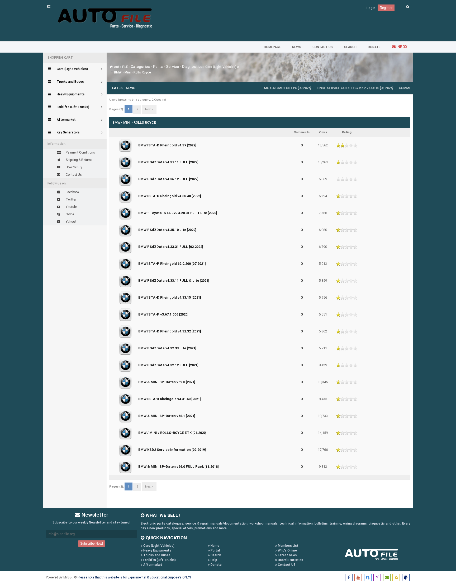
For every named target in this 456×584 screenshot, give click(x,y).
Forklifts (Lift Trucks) (159, 560)
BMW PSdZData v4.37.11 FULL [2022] (168, 162)
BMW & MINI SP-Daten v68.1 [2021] (166, 416)
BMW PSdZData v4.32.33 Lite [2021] (167, 348)
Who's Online (287, 550)
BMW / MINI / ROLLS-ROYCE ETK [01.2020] (172, 433)
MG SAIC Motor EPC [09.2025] (274, 88)
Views (323, 132)
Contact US (286, 565)
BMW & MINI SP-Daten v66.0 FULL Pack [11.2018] (178, 467)
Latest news (287, 555)
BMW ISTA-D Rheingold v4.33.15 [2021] (169, 297)
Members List (287, 546)
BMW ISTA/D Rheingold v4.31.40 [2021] (169, 399)
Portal (215, 550)
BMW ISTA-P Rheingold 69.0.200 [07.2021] (172, 264)
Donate (216, 565)
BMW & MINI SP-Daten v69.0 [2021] (166, 382)
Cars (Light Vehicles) (220, 67)
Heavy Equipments (156, 550)
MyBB (68, 577)
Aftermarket (152, 565)
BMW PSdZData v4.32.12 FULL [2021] (168, 365)
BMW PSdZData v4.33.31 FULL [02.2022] (170, 247)
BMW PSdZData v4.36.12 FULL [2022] (168, 179)
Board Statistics (290, 560)
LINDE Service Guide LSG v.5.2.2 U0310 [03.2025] (342, 88)
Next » (149, 109)
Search (215, 555)
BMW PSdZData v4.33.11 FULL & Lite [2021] (173, 280)
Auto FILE (121, 67)
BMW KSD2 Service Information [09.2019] (172, 450)
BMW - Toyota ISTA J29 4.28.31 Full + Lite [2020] (177, 213)
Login (371, 8)
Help (213, 560)
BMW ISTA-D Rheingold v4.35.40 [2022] (169, 196)
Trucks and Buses (156, 555)
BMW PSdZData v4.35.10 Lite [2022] (167, 230)
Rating (347, 132)
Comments (302, 132)
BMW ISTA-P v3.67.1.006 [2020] (163, 314)
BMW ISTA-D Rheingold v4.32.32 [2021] (169, 331)
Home (214, 546)
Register (386, 8)
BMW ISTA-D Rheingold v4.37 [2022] (167, 145)
